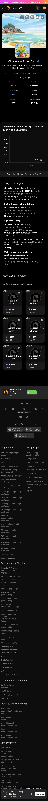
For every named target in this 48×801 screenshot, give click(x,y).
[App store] (15, 429)
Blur (23, 245)
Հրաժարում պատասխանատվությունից (11, 711)
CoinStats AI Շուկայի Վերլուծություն (9, 471)
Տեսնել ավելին (24, 77)
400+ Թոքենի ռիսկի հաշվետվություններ (9, 648)
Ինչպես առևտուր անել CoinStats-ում (11, 775)
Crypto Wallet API (7, 660)
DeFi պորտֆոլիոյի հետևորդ (8, 481)
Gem (38, 245)
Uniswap (7, 247)
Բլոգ (2, 462)
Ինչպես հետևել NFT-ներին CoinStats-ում (10, 787)
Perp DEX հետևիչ (8, 554)
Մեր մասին (31, 491)
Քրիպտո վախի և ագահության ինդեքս (10, 605)
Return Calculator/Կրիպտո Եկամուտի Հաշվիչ (11, 577)
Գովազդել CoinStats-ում (36, 470)
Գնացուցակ (31, 459)
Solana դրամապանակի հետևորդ (11, 505)
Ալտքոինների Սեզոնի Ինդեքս (10, 632)
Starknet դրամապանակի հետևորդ (11, 487)
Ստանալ (31, 392)
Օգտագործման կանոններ (7, 718)
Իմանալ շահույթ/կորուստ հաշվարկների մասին (11, 768)
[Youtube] (20, 417)
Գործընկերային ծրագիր (11, 476)
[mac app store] (24, 435)
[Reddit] (35, 410)
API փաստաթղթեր (34, 477)
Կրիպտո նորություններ (11, 466)
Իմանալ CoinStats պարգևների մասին (9, 781)
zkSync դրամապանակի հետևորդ (11, 493)
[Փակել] (45, 2)
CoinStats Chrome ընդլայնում (7, 686)
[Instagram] (12, 410)
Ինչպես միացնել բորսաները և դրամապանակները (9, 753)
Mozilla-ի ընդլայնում (9, 695)
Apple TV (4, 698)
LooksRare (30, 245)
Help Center (5, 748)
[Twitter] (6, 410)
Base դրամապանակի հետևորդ (10, 525)
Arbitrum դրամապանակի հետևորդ (11, 499)
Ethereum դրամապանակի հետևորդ (8, 518)
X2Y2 (18, 245)
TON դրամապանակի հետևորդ (10, 531)
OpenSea (11, 245)
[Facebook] (27, 417)
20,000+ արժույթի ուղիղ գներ (11, 638)
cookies (6, 794)
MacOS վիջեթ (6, 691)
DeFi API (4, 671)
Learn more (35, 2)
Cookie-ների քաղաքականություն (10, 730)
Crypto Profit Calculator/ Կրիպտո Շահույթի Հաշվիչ (10, 570)
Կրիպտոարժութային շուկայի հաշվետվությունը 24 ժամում (10, 617)
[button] (9, 174)
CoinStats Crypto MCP (9, 653)
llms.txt (3, 656)
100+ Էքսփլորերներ (9, 643)
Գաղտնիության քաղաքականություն (10, 724)
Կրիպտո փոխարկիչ (9, 589)
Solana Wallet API (7, 664)
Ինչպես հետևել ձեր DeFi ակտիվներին (11, 761)
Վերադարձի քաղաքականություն (10, 736)
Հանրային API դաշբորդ (36, 481)
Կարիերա (30, 466)
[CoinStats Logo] (14, 8)
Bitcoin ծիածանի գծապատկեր (8, 593)
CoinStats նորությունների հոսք (36, 486)
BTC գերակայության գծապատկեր (9, 626)
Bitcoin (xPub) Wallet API (10, 675)
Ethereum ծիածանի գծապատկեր (9, 599)
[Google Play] (32, 429)
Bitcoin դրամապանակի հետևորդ (11, 543)
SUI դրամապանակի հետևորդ (9, 549)
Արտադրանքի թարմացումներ (32, 454)
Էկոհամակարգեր (8, 558)
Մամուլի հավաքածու (35, 462)
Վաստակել (5, 459)
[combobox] (18, 284)
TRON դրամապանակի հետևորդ (10, 537)
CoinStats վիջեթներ (9, 610)
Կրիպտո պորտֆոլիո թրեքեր (10, 454)
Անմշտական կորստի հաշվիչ (10, 584)
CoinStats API (31, 473)
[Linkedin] (42, 410)
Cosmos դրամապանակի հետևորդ (11, 511)
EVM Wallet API (6, 667)
